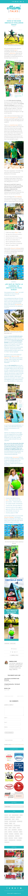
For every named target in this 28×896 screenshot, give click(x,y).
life (13, 18)
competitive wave (13, 125)
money (20, 831)
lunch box (16, 831)
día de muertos (17, 825)
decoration (19, 821)
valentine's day (12, 840)
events (14, 827)
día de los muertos (8, 825)
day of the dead (12, 821)
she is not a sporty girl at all (11, 117)
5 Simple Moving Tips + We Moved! (12, 684)
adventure (7, 643)
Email (5, 722)
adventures (12, 53)
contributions (8, 819)
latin (6, 831)
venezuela (7, 842)
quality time (12, 643)
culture (6, 821)
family (10, 18)
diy (14, 823)
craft (13, 819)
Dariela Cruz (14, 655)
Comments (14, 648)
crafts (17, 819)
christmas (18, 817)
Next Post (20, 696)
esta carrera (16, 457)
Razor (15, 50)
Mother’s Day (7, 688)
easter (6, 827)
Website (5, 727)
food (6, 829)
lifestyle (17, 18)
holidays (20, 829)
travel (6, 840)
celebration (12, 817)
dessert (6, 823)
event (10, 827)
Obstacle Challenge (15, 248)
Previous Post (9, 696)
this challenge (18, 196)
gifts (9, 829)
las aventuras (18, 304)
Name (5, 717)
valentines (19, 840)
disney (10, 823)
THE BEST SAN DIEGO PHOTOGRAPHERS (17, 744)
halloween (14, 829)
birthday (6, 817)
